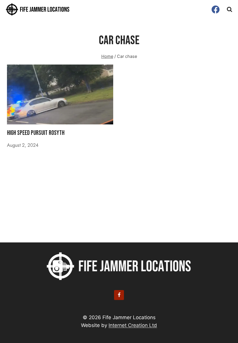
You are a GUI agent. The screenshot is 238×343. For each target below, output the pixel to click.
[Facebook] (216, 9)
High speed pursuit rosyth (35, 133)
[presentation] (60, 94)
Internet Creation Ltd (133, 325)
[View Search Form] (229, 9)
